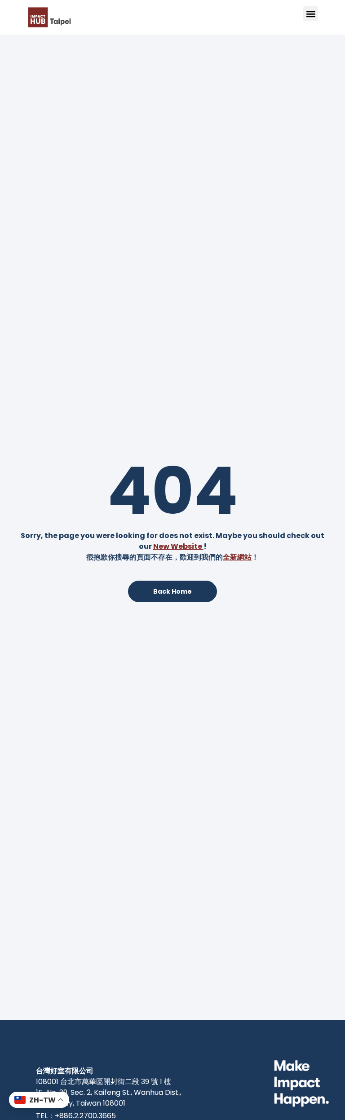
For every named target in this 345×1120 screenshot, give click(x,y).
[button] (310, 13)
